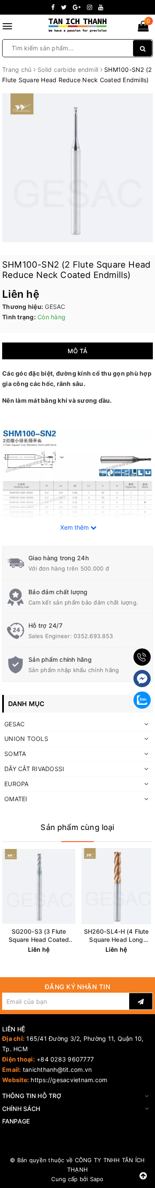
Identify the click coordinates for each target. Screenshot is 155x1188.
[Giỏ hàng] (143, 27)
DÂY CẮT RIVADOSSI (34, 768)
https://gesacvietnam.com (69, 1079)
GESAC (14, 724)
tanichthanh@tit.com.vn (57, 1069)
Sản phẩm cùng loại (77, 827)
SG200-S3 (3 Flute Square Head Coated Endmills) (39, 936)
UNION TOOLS (26, 738)
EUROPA (16, 783)
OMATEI (16, 798)
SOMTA (15, 753)
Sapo (97, 1179)
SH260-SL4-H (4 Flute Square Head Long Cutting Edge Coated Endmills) (116, 936)
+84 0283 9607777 (65, 1059)
